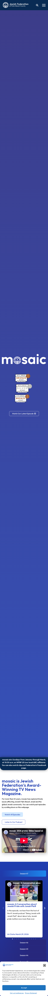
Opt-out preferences (17, 993)
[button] (44, 965)
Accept (24, 988)
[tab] (24, 873)
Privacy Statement (31, 993)
